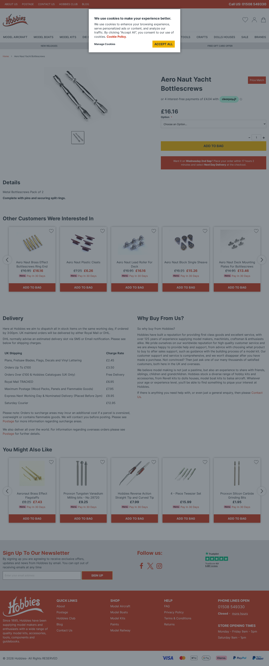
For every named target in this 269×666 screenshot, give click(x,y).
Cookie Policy (116, 36)
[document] (134, 32)
